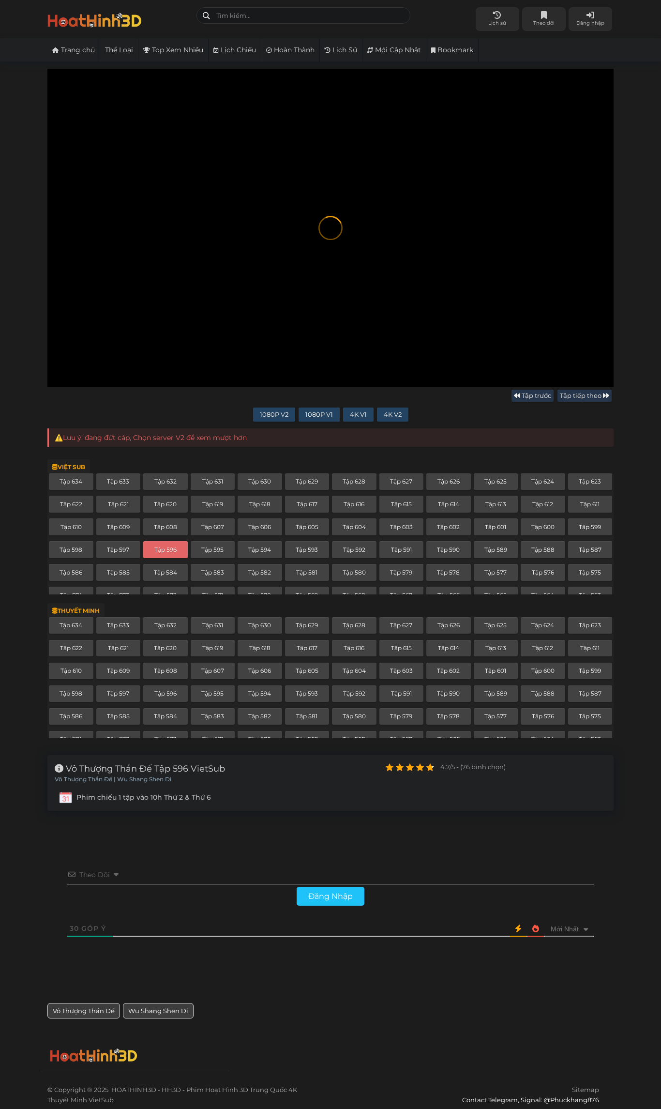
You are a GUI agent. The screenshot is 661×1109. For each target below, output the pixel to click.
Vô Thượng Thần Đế (84, 1011)
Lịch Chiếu (237, 50)
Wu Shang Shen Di (158, 1011)
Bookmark (454, 50)
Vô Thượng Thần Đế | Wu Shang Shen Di (113, 779)
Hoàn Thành (293, 50)
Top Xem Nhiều (176, 50)
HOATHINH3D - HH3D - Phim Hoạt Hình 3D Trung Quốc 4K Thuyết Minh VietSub (118, 18)
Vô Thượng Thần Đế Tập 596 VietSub (144, 768)
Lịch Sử (343, 50)
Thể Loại (119, 50)
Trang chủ (77, 50)
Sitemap (585, 1090)
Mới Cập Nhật (397, 50)
